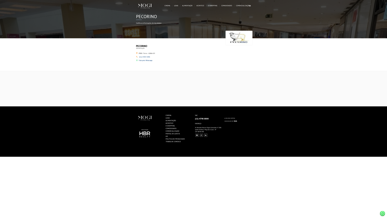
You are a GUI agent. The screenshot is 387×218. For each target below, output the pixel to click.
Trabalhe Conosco (173, 141)
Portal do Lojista (173, 134)
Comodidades (226, 6)
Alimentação (187, 6)
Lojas (176, 6)
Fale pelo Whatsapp (145, 60)
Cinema (167, 6)
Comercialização (243, 6)
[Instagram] (197, 135)
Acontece (200, 6)
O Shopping (212, 6)
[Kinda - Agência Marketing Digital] (235, 121)
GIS (167, 136)
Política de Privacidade (175, 139)
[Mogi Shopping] (148, 2)
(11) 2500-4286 (144, 57)
